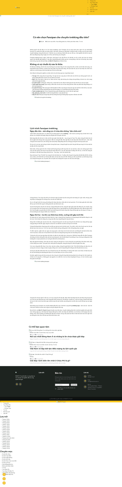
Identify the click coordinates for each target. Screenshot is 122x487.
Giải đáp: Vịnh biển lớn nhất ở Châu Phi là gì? (50, 361)
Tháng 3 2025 (5, 431)
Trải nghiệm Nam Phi (7, 474)
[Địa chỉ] (85, 386)
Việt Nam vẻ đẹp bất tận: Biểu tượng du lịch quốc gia (53, 349)
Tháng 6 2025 (6, 426)
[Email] (85, 380)
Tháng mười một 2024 (8, 438)
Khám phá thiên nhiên (73, 41)
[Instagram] (20, 384)
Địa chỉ (89, 384)
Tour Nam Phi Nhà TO (8, 471)
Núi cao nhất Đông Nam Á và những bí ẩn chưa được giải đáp (57, 337)
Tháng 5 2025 (6, 428)
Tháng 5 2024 (6, 446)
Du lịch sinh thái (6, 459)
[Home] (17, 7)
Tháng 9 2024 (6, 441)
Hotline (89, 375)
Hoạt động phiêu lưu (61, 41)
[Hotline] (85, 376)
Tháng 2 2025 (6, 433)
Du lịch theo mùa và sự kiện (46, 332)
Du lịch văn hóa (49, 344)
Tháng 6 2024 (6, 444)
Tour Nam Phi (5, 469)
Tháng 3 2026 (5, 419)
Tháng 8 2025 (6, 422)
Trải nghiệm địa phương (8, 472)
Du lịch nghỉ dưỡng (7, 457)
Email (89, 380)
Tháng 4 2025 (6, 429)
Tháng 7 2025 (6, 424)
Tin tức (81, 41)
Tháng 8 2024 (6, 443)
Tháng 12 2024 (6, 436)
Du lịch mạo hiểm (51, 41)
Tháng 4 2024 (6, 448)
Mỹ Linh (42, 41)
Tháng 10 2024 (6, 439)
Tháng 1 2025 (5, 434)
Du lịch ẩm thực (6, 454)
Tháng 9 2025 (6, 421)
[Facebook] (16, 384)
